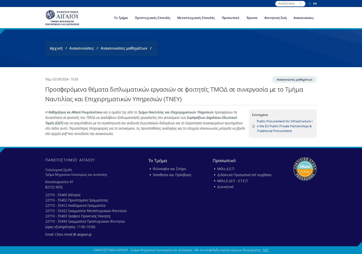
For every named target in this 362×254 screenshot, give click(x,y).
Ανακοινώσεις (304, 18)
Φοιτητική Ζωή (275, 18)
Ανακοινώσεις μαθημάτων (124, 48)
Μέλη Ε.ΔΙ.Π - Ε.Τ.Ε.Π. (232, 181)
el (310, 3)
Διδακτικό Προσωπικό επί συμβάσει (244, 174)
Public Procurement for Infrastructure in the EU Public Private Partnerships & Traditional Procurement (285, 126)
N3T (266, 250)
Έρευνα (251, 18)
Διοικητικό (225, 186)
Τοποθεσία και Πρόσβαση (172, 174)
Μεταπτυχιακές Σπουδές (196, 18)
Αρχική (56, 48)
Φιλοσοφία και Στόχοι (169, 168)
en (315, 3)
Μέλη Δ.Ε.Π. (226, 168)
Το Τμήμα (121, 18)
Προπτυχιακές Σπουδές (152, 18)
